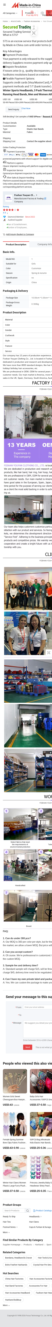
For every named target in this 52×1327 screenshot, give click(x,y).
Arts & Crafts (16, 21)
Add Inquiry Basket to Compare (20, 234)
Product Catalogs (44, 1210)
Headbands (34, 1216)
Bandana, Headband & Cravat (18, 1257)
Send (27, 1047)
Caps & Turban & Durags (40, 1227)
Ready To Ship (9, 1216)
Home (5, 21)
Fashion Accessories (32, 21)
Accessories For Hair (38, 1285)
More (5, 1305)
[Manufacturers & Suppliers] (26, 5)
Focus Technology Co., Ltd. (36, 1315)
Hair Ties (7, 1221)
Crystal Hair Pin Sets (42, 1264)
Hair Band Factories (14, 1285)
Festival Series (9, 1227)
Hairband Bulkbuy (13, 1299)
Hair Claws (34, 1221)
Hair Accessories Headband (17, 1292)
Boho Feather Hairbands (16, 1264)
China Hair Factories (14, 1278)
